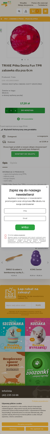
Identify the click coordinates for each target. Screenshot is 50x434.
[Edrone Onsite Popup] (25, 217)
